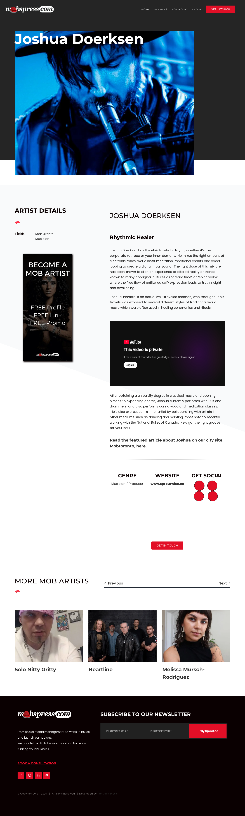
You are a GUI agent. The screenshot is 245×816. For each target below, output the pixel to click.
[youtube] (46, 775)
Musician (42, 239)
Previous (115, 583)
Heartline (122, 636)
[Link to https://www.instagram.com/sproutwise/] (212, 486)
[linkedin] (38, 775)
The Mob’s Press (107, 793)
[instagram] (29, 775)
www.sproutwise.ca (167, 483)
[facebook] (21, 775)
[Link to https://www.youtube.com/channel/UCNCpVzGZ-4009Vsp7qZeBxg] (213, 496)
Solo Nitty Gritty (49, 636)
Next (222, 583)
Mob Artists (44, 234)
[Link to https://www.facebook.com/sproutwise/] (199, 486)
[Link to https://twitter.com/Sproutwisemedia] (199, 496)
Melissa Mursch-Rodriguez (196, 636)
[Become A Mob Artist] (47, 255)
